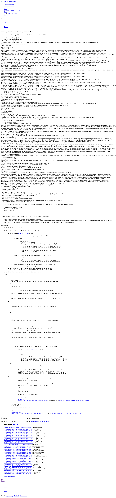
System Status (23, 496)
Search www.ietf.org (9, 4)
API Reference (16, 10)
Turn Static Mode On (13, 13)
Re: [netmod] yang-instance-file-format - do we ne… (18, 469)
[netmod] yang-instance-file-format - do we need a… (18, 466)
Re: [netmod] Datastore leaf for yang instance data (17, 446)
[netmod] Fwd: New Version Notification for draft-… (18, 427)
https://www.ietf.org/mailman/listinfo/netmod (33, 400)
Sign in (6, 15)
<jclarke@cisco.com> (31, 349)
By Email (16, 496)
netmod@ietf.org (23, 399)
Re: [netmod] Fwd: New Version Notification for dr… (18, 429)
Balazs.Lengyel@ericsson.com (40, 421)
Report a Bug (9, 496)
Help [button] (5, 9)
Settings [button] (6, 12)
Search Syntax (8, 10)
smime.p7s (16, 424)
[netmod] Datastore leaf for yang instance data (16, 444)
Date (5, 22)
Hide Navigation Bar (9, 476)
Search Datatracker (9, 6)
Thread (6, 27)
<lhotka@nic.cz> (23, 233)
